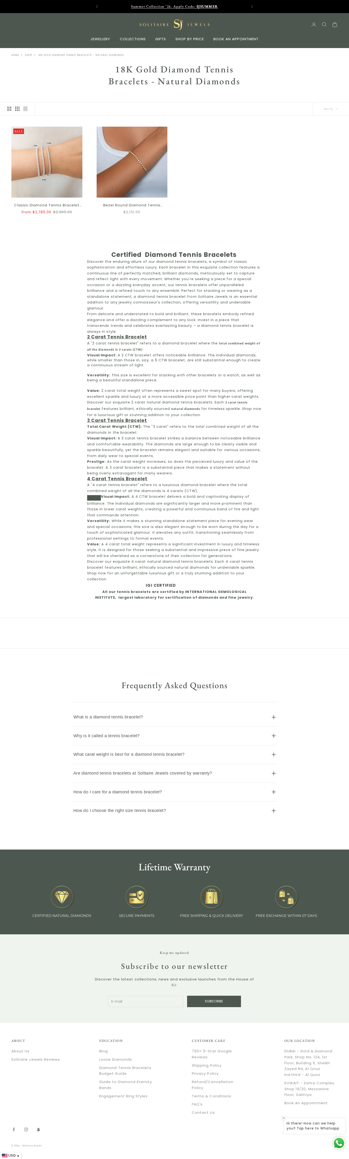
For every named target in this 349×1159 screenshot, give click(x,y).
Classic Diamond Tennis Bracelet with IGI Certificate (47, 205)
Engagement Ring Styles (123, 1096)
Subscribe (214, 1001)
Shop (28, 55)
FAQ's (197, 1104)
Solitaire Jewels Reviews (35, 1059)
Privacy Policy (205, 1073)
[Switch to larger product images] (9, 108)
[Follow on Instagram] (26, 1129)
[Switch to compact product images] (25, 108)
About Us (20, 1051)
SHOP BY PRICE (189, 38)
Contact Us (203, 1112)
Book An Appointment (306, 1102)
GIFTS (160, 38)
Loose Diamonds (115, 1059)
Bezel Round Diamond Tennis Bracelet (131, 205)
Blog (103, 1051)
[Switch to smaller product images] (17, 108)
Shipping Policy (207, 1065)
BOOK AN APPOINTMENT (236, 38)
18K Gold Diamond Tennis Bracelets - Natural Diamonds (81, 55)
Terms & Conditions (211, 1096)
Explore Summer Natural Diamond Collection (174, 6)
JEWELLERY (100, 38)
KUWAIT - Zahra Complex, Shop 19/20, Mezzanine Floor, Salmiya (309, 1088)
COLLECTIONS (133, 38)
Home (15, 55)
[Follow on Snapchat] (38, 1129)
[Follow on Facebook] (13, 1129)
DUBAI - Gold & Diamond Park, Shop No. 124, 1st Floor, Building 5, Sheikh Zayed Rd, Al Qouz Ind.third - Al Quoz (308, 1063)
